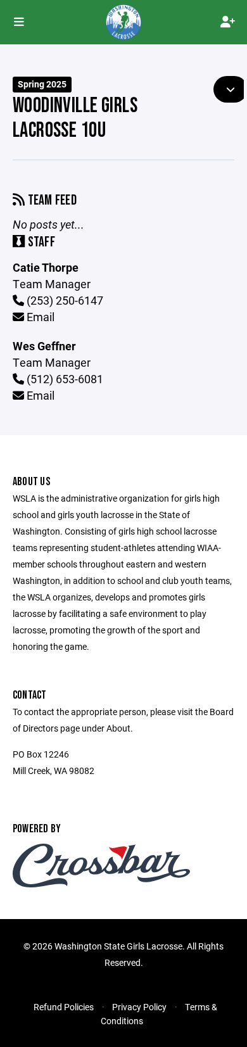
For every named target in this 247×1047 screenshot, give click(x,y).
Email (39, 316)
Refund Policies (64, 1007)
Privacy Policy (139, 1007)
